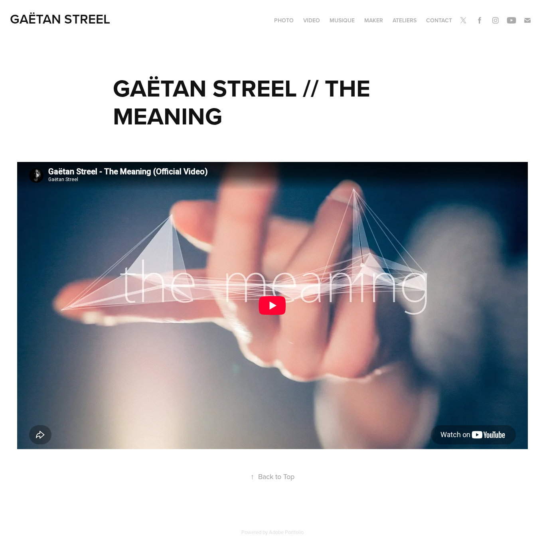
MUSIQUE (342, 20)
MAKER (373, 20)
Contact (439, 20)
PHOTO (284, 20)
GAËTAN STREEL (60, 18)
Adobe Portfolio (286, 532)
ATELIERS (405, 20)
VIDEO (311, 20)
